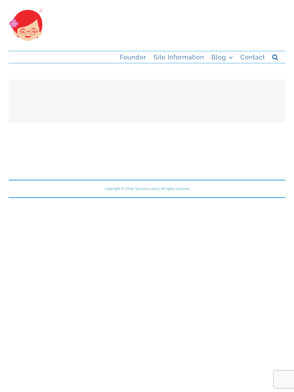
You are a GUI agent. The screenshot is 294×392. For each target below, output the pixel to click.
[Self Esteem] (147, 101)
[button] (275, 57)
